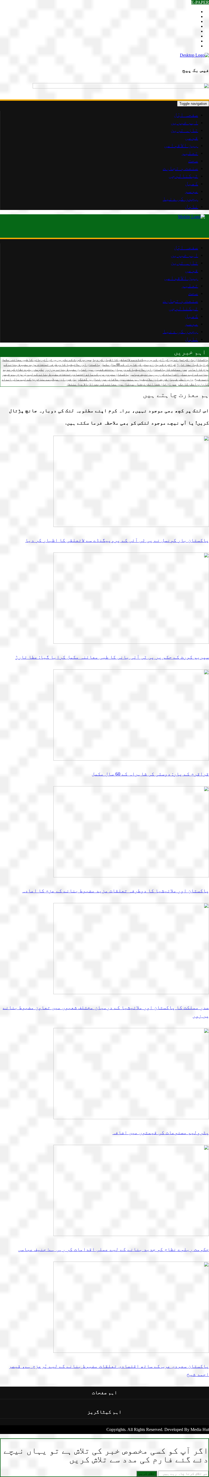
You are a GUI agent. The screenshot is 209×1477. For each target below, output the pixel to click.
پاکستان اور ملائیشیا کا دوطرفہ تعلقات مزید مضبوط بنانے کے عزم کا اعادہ (115, 890)
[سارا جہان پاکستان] (194, 55)
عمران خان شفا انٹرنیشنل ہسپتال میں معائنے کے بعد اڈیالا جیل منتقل (122, 384)
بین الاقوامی (181, 145)
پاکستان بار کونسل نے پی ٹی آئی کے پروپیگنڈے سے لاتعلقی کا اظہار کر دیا (151, 360)
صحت (193, 160)
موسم (191, 191)
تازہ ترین (184, 130)
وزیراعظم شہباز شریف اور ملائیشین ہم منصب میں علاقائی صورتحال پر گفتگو (135, 379)
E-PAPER (200, 2)
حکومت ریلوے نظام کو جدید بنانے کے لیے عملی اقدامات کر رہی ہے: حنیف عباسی (113, 1249)
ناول (191, 206)
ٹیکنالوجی (183, 176)
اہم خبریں (184, 122)
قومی (191, 138)
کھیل (191, 183)
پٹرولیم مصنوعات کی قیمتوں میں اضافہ (160, 1132)
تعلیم (190, 153)
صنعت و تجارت (180, 168)
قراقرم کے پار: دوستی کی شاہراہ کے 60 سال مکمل (139, 365)
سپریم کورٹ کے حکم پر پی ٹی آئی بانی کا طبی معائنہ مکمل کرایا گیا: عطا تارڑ (112, 657)
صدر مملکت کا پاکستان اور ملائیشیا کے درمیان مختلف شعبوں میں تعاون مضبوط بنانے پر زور (116, 369)
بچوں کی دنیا (180, 199)
